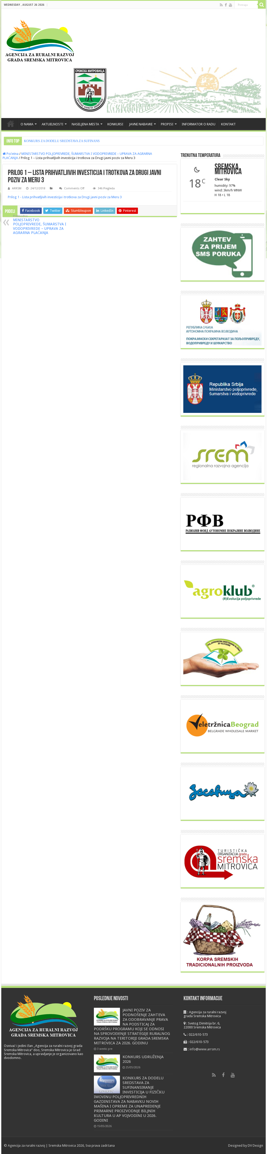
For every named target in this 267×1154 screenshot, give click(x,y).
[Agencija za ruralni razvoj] (40, 40)
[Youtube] (230, 5)
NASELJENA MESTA (85, 124)
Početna (12, 154)
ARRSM (16, 188)
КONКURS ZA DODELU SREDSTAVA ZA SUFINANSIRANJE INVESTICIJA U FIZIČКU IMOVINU (94, 141)
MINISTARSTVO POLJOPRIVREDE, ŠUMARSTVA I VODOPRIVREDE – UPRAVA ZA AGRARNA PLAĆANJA (39, 224)
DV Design (255, 1145)
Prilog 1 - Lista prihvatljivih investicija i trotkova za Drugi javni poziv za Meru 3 (65, 197)
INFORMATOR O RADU (198, 124)
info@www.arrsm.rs (205, 1049)
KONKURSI (115, 124)
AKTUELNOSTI (52, 124)
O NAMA (27, 124)
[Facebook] (225, 5)
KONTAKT (228, 124)
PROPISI (167, 124)
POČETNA (10, 123)
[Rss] (221, 5)
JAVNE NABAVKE (141, 124)
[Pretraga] (262, 5)
